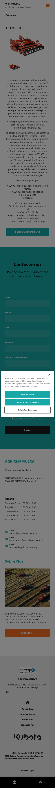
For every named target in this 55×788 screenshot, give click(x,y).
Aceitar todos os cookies (27, 402)
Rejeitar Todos (27, 394)
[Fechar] (49, 374)
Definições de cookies (27, 410)
